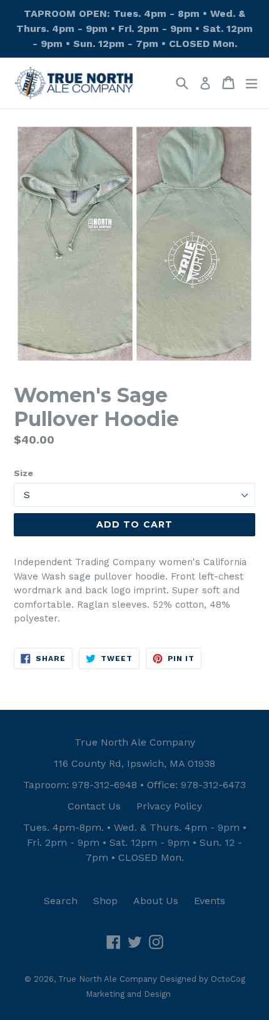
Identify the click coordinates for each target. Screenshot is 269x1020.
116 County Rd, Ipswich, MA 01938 (134, 763)
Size (23, 473)
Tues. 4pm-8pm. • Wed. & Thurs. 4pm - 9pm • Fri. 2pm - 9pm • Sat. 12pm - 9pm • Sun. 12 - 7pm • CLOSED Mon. (134, 842)
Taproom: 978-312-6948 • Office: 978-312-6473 (134, 785)
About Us (155, 901)
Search (61, 901)
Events (209, 901)
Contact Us (94, 806)
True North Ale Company (134, 742)
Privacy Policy (169, 806)
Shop (105, 901)
